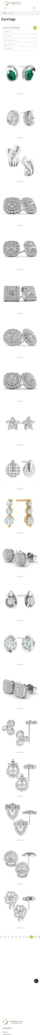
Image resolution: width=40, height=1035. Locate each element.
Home (4, 13)
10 (35, 937)
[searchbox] (20, 32)
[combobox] (20, 32)
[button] (35, 27)
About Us (6, 1032)
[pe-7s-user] (34, 8)
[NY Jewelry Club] (12, 3)
